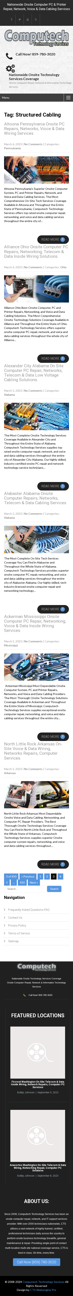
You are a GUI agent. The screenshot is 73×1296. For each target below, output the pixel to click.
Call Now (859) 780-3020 (36, 1262)
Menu (5, 97)
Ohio (63, 267)
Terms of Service (19, 933)
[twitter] (20, 19)
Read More (52, 239)
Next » (34, 882)
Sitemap (13, 941)
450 (22, 882)
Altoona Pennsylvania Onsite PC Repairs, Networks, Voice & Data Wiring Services (34, 129)
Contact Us (15, 917)
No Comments (33, 144)
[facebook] (12, 19)
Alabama (9, 394)
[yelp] (36, 19)
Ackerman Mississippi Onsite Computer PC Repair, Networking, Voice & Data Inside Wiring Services (35, 623)
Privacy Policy (17, 925)
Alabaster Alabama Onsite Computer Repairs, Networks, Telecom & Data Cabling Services (35, 498)
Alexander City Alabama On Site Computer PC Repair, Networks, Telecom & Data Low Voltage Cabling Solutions (33, 372)
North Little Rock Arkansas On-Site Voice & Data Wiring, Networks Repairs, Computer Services (33, 751)
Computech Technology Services (44, 1281)
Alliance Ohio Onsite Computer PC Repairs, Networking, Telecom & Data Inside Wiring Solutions (36, 251)
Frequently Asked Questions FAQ (28, 909)
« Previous (27, 876)
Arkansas (10, 773)
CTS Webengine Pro (43, 1290)
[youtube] (28, 19)
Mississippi (11, 645)
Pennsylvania (12, 148)
